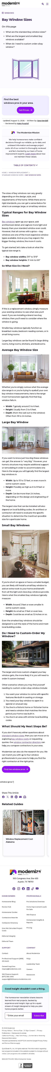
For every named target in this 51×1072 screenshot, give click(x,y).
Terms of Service (10, 1043)
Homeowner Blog (8, 902)
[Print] (24, 797)
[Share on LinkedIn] (11, 797)
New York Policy (21, 1035)
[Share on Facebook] (3, 797)
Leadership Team (33, 964)
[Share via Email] (20, 797)
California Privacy (8, 1035)
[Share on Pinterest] (16, 797)
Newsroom (30, 975)
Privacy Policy (42, 1041)
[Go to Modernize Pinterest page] (13, 888)
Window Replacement (18, 172)
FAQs (28, 959)
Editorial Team (7, 941)
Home (4, 172)
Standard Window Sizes (12, 175)
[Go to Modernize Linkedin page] (28, 888)
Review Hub (6, 907)
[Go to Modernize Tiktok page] (32, 888)
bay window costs (20, 739)
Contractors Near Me (10, 917)
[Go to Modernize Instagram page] (18, 888)
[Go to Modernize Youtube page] (37, 888)
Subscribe (39, 1016)
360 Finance (31, 915)
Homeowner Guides (9, 912)
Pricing (29, 928)
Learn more (30, 154)
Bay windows (8, 222)
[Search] (43, 4)
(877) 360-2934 (8, 977)
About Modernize (33, 953)
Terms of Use (18, 1030)
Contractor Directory (10, 923)
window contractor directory (27, 742)
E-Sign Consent (29, 1030)
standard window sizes (13, 736)
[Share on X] (7, 797)
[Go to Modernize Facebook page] (23, 888)
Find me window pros (14, 769)
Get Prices (24, 110)
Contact (5, 953)
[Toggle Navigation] (47, 4)
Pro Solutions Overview (35, 902)
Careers (29, 969)
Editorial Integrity (8, 936)
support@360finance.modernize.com (16, 979)
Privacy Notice (7, 1030)
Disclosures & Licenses (19, 1033)
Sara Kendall (42, 121)
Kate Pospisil (23, 123)
